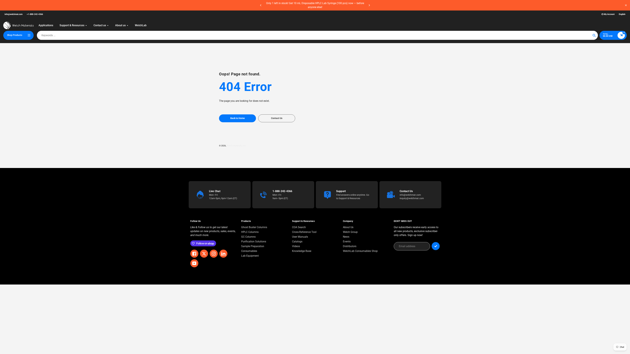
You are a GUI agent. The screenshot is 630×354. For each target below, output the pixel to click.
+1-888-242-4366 (35, 14)
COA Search (299, 227)
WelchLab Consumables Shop (360, 251)
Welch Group (350, 232)
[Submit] (436, 246)
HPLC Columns (250, 232)
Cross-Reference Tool (304, 232)
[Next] (369, 5)
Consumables (249, 251)
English (622, 14)
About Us (348, 227)
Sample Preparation (252, 246)
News (346, 236)
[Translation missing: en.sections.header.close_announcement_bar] (626, 5)
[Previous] (260, 5)
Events (347, 241)
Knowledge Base (301, 251)
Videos (296, 246)
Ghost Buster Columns (254, 227)
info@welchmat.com (13, 14)
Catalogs (297, 241)
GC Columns (248, 236)
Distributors (349, 246)
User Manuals (300, 236)
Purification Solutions (253, 241)
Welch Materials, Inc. (236, 145)
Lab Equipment (250, 255)
